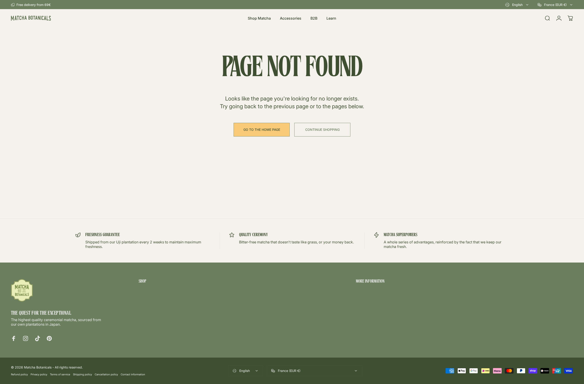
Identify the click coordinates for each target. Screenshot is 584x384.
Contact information (133, 374)
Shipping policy (82, 374)
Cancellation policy (106, 374)
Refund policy (19, 374)
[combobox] (517, 5)
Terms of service (60, 374)
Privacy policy (39, 374)
